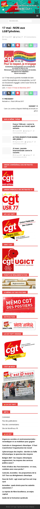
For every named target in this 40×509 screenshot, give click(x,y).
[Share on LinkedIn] (13, 45)
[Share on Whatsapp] (31, 45)
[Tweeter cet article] (9, 45)
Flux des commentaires (10, 424)
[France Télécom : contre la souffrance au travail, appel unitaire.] (6, 126)
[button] (36, 15)
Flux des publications (9, 421)
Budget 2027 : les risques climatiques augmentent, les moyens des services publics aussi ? (17, 460)
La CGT (9, 434)
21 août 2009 (18, 131)
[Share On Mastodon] (35, 45)
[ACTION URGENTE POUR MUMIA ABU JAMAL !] (6, 139)
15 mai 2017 (8, 37)
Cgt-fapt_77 (19, 37)
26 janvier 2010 (19, 142)
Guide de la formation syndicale (15, 498)
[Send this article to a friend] (22, 45)
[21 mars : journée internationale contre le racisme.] (6, 150)
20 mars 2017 (18, 155)
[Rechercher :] (20, 21)
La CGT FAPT (11, 404)
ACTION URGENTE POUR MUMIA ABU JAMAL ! (25, 138)
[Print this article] (26, 45)
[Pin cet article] (17, 45)
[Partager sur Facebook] (4, 45)
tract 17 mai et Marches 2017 (19, 88)
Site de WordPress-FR (10, 428)
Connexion (6, 417)
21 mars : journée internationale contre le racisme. (22, 150)
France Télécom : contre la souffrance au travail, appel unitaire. (24, 126)
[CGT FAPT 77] (20, 12)
